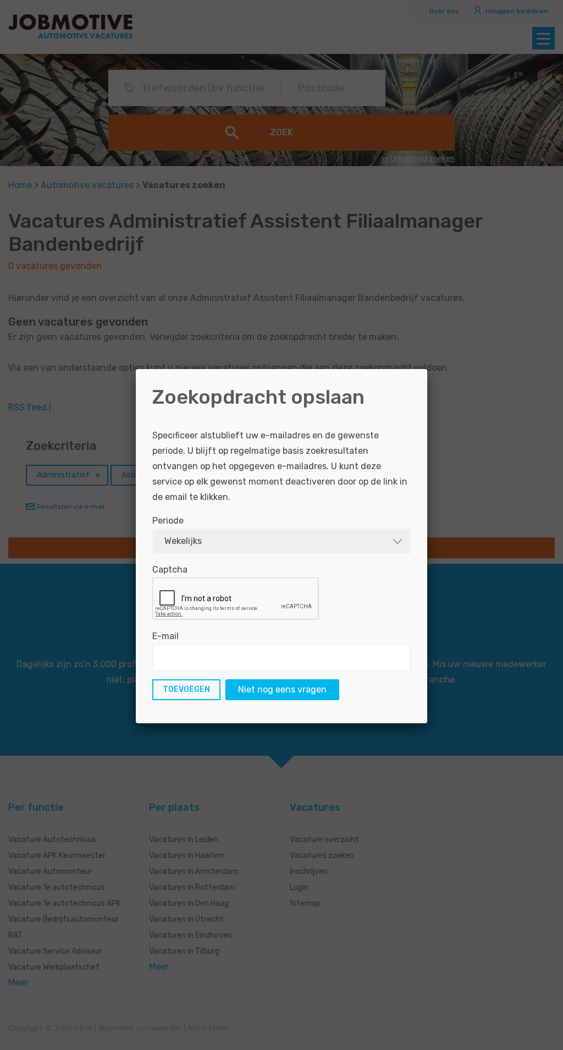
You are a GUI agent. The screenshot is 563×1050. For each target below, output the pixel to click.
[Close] (427, 369)
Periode (168, 520)
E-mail (165, 636)
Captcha (169, 569)
